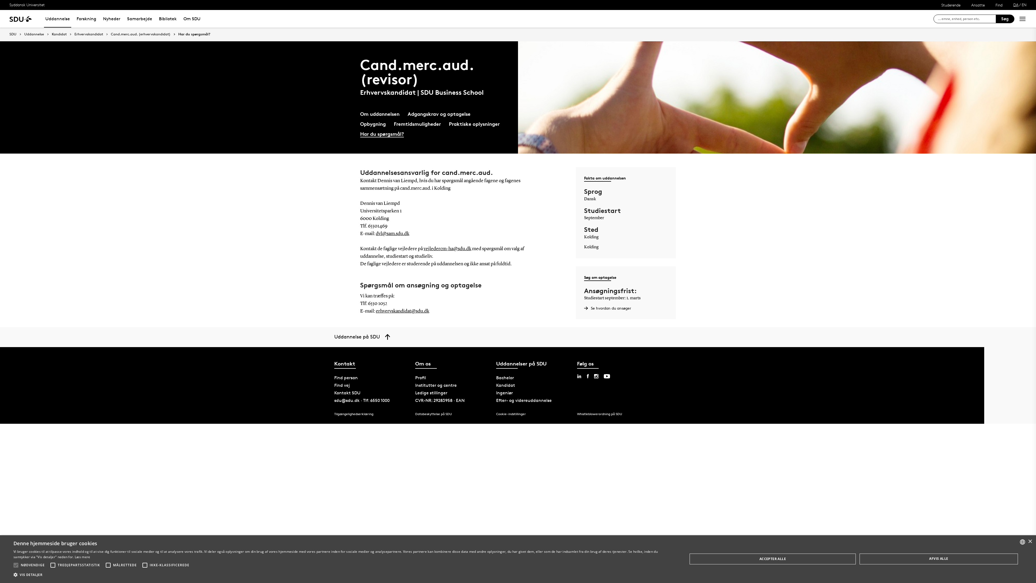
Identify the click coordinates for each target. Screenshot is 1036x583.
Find (999, 5)
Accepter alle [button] (772, 559)
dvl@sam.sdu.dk (392, 233)
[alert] (518, 559)
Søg (1005, 18)
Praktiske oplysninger (474, 124)
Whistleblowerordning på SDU (599, 414)
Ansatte (978, 5)
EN (1024, 4)
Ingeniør (504, 392)
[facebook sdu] (588, 376)
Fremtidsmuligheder (417, 124)
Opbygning (373, 124)
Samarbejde (139, 18)
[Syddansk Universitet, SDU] (20, 19)
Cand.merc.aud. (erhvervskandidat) (141, 34)
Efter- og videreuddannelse (524, 400)
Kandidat (59, 34)
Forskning (86, 18)
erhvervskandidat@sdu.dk (402, 311)
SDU (12, 34)
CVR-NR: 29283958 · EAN (440, 400)
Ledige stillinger (431, 392)
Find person (346, 377)
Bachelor (505, 377)
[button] (16, 565)
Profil (420, 377)
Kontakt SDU (347, 392)
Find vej (342, 385)
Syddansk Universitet (27, 4)
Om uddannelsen (380, 114)
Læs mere (82, 557)
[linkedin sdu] (579, 376)
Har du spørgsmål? (194, 34)
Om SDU (191, 18)
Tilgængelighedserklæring (353, 414)
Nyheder (111, 18)
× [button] (1030, 542)
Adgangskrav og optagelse (439, 114)
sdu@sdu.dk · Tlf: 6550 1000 (362, 400)
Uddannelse (57, 18)
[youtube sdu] (607, 376)
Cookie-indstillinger (511, 414)
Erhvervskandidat (88, 34)
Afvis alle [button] (938, 558)
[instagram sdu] (596, 376)
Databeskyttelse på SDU (433, 414)
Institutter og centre (436, 385)
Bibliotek (168, 18)
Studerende (950, 5)
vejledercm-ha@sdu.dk (447, 248)
